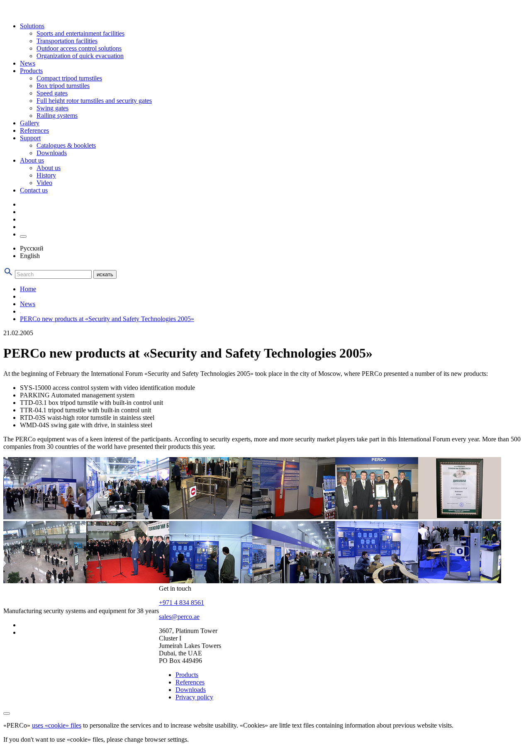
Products (31, 70)
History (46, 175)
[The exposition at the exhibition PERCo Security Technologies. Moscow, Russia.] (44, 517)
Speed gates (52, 93)
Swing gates (52, 108)
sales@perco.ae (179, 616)
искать (105, 274)
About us (32, 160)
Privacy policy (194, 697)
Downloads (52, 152)
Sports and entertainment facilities (80, 33)
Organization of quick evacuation (80, 55)
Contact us (34, 190)
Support (30, 137)
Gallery (29, 123)
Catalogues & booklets (66, 145)
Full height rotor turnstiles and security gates (94, 100)
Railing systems (57, 115)
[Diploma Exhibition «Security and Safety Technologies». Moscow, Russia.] (459, 517)
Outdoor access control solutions (79, 48)
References (34, 130)
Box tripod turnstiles (63, 85)
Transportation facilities (67, 40)
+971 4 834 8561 (181, 602)
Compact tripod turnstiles (69, 78)
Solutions (32, 25)
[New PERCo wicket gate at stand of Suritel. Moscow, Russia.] (459, 580)
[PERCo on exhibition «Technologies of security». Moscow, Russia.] (127, 517)
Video (44, 182)
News (27, 63)
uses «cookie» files (56, 725)
